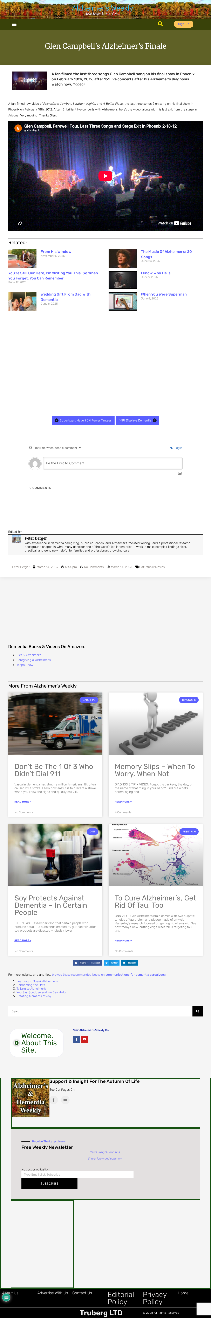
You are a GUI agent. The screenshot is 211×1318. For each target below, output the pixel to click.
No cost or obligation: (35, 1169)
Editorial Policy (121, 1298)
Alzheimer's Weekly (102, 8)
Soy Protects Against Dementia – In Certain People (50, 905)
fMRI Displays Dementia (135, 420)
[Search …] (160, 24)
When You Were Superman (164, 294)
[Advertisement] (105, 363)
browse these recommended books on (109, 974)
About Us (10, 1293)
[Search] (197, 1011)
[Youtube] (84, 1039)
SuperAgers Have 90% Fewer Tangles (85, 420)
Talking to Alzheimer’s (31, 989)
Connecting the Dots (30, 985)
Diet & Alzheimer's (28, 655)
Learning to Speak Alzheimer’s (37, 981)
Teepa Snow (24, 665)
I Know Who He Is (156, 273)
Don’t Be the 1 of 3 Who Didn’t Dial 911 (53, 770)
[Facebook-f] (76, 1039)
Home (183, 1293)
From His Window (56, 251)
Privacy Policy (155, 1298)
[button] (14, 24)
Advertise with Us (52, 1293)
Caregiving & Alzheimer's (33, 660)
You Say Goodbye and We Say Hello (41, 992)
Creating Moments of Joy (33, 996)
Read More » (22, 801)
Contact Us (82, 1293)
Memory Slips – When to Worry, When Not (155, 770)
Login (178, 448)
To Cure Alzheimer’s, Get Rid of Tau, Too (155, 902)
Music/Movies (155, 567)
